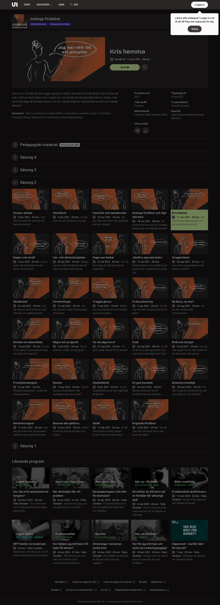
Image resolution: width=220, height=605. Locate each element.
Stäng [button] (194, 29)
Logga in (199, 4)
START (27, 4)
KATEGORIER (43, 4)
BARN (61, 4)
